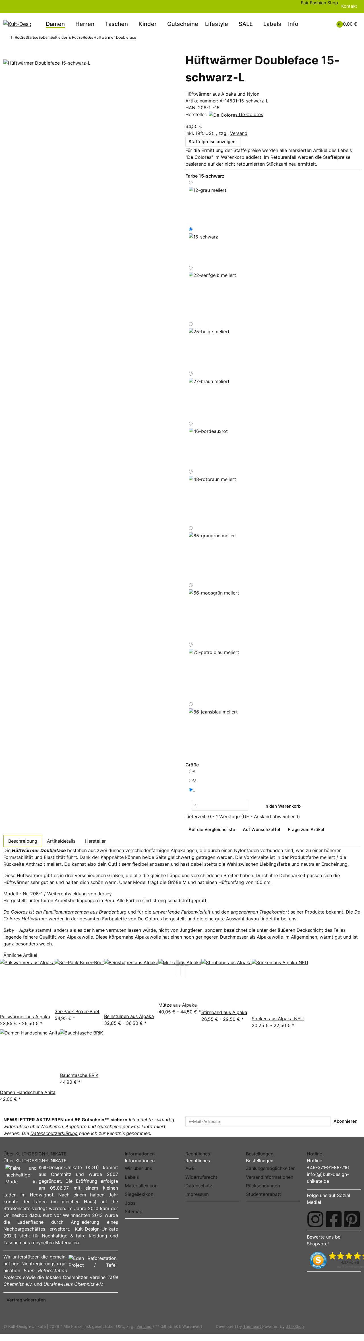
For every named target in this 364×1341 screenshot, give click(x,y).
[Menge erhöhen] (251, 805)
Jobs (130, 1203)
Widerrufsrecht (201, 1177)
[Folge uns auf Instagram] (315, 1219)
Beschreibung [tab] (22, 841)
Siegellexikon (139, 1194)
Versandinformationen (269, 1177)
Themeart (252, 1326)
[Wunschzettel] (322, 24)
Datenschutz (198, 1185)
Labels (272, 23)
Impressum (197, 1194)
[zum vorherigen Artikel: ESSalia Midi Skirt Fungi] (139, 38)
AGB (190, 1168)
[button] (316, 20)
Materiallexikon (141, 1185)
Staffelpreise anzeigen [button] (212, 141)
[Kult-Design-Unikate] (17, 24)
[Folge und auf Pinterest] (352, 1219)
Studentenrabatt (263, 1194)
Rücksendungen (263, 1185)
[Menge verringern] (188, 805)
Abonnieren (345, 1121)
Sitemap (133, 1211)
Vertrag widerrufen (26, 1300)
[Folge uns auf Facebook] (334, 1219)
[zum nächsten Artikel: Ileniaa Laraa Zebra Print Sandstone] (147, 38)
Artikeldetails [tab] (61, 841)
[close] (6, 57)
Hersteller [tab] (95, 841)
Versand (238, 133)
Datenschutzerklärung (54, 1133)
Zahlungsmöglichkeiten (270, 1168)
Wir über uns (138, 1168)
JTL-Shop (295, 1326)
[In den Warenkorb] (6, 50)
